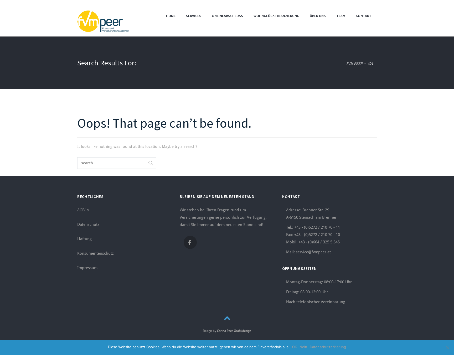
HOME (171, 15)
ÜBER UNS (318, 15)
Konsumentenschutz (95, 253)
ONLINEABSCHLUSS (227, 15)
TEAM (340, 15)
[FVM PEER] (103, 20)
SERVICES (193, 15)
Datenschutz (88, 224)
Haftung (84, 239)
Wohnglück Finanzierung (276, 15)
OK (294, 347)
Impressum (87, 267)
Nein (303, 347)
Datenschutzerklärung (328, 347)
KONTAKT (364, 15)
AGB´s (83, 210)
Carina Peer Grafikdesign (234, 331)
